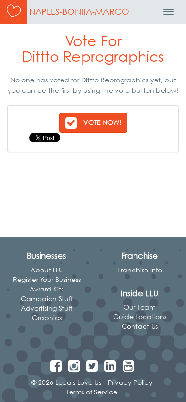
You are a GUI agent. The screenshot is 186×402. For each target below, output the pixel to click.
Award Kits (46, 289)
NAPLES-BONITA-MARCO (79, 12)
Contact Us (140, 326)
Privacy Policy (130, 382)
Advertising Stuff (46, 308)
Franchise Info (139, 270)
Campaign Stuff (46, 298)
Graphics (47, 317)
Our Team (139, 307)
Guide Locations (139, 316)
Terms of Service (91, 392)
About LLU (47, 270)
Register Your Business (47, 279)
